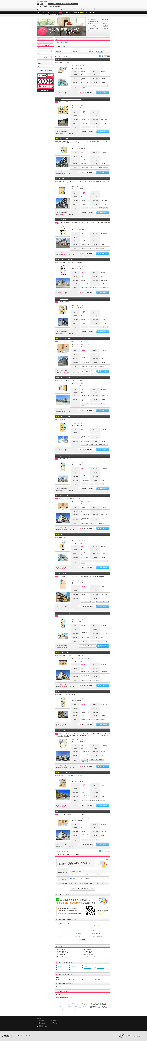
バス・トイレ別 (95, 930)
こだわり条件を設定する (46, 70)
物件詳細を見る (103, 92)
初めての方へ (54, 1020)
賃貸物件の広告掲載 (43, 1026)
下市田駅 (60, 979)
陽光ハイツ (63, 59)
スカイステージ (64, 495)
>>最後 (108, 56)
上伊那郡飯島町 (87, 968)
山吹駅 (98, 979)
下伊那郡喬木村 (74, 966)
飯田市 (98, 966)
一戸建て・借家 (95, 925)
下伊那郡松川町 (87, 966)
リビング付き (78, 933)
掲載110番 (41, 1025)
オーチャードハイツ (65, 613)
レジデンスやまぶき (61, 574)
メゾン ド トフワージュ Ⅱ (67, 259)
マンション (60, 925)
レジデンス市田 (64, 691)
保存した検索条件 (89, 9)
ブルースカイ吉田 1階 (61, 951)
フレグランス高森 (60, 731)
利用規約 (62, 883)
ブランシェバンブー (65, 377)
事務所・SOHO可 (96, 933)
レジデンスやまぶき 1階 (61, 958)
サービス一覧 (27, 1035)
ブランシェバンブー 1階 (88, 954)
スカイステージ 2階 (87, 949)
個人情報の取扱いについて (73, 883)
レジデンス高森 (64, 138)
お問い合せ (41, 1028)
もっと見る (82, 939)
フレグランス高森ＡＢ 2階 (62, 952)
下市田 (59, 986)
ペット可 (77, 930)
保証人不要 (60, 930)
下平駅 (85, 979)
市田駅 (72, 979)
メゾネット (77, 928)
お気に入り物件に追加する (88, 92)
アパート (77, 925)
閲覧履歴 (78, 9)
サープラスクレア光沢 (65, 456)
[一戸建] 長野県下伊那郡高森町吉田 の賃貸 (70, 99)
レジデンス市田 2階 (87, 952)
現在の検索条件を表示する (63, 42)
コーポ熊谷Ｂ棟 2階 (60, 949)
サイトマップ (54, 1023)
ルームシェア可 (61, 933)
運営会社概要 (41, 1020)
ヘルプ (52, 1022)
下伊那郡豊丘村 (61, 966)
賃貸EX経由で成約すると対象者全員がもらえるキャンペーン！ (77, 12)
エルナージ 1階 (59, 956)
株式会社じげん (18, 1035)
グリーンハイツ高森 (61, 219)
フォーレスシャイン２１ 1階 (89, 956)
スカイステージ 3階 (60, 954)
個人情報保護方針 (42, 1023)
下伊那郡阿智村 (100, 968)
